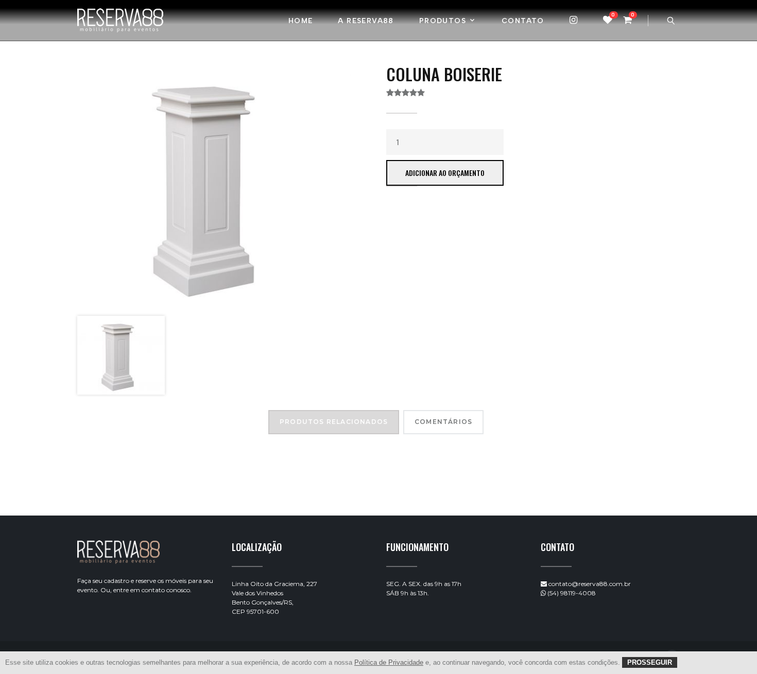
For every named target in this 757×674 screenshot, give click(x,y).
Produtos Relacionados (334, 421)
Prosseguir (649, 662)
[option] (214, 186)
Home (300, 21)
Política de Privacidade (388, 662)
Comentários (443, 421)
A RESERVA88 (365, 21)
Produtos (442, 21)
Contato (523, 21)
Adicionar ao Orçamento (445, 172)
